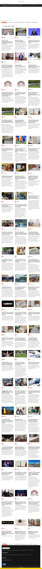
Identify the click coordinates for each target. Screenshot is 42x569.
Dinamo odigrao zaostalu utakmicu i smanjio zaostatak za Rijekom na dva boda (21, 150)
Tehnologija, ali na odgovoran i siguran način (20, 420)
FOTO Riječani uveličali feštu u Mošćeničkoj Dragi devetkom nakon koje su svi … (7, 122)
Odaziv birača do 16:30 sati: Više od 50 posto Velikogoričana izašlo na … (7, 205)
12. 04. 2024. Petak (35, 544)
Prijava (7, 3)
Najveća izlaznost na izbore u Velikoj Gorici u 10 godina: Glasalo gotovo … (21, 313)
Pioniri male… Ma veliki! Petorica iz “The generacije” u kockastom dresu (7, 233)
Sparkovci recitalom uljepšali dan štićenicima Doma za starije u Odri (20, 448)
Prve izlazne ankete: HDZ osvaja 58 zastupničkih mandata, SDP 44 (33, 121)
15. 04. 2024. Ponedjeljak (16, 544)
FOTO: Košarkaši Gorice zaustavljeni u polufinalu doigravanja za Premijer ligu (34, 233)
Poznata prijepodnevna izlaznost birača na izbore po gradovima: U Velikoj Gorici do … (34, 261)
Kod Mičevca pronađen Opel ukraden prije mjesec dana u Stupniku (34, 392)
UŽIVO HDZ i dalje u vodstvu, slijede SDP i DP (20, 41)
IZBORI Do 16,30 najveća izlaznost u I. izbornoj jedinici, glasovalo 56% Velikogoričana (33, 178)
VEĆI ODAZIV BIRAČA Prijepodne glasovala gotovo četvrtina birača (33, 339)
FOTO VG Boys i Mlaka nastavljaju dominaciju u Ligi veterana (20, 363)
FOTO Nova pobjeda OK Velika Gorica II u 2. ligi (7, 288)
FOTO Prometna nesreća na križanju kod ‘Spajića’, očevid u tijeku (20, 288)
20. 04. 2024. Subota (21, 22)
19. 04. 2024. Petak (15, 22)
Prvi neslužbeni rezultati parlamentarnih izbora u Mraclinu (20, 93)
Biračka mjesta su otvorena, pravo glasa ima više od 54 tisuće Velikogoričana (21, 473)
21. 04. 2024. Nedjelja (27, 22)
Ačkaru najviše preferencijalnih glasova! (20, 66)
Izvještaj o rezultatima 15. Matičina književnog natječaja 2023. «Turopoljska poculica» (7, 533)
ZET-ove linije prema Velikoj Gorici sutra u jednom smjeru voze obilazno (21, 205)
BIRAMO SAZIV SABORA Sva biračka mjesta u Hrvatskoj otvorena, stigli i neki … (34, 448)
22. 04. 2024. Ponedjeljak (34, 22)
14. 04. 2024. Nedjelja (23, 544)
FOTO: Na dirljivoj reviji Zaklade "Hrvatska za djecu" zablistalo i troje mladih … (7, 363)
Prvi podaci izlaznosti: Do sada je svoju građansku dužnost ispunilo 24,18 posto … (21, 339)
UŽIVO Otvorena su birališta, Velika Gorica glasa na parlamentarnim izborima (34, 503)
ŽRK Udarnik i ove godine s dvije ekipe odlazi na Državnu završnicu (34, 288)
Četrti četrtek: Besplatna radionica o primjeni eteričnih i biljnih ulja (33, 420)
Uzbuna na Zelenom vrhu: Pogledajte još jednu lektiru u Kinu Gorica (20, 503)
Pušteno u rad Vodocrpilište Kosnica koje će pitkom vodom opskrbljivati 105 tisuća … (34, 474)
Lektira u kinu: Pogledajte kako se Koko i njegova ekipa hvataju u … (7, 473)
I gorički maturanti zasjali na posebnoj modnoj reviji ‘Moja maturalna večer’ (7, 448)
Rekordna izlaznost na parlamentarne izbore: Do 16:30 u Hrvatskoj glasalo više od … (20, 178)
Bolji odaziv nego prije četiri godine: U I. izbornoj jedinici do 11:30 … (8, 313)
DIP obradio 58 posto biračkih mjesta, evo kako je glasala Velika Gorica (34, 66)
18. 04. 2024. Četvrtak (10, 22)
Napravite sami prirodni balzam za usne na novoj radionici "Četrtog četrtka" (20, 532)
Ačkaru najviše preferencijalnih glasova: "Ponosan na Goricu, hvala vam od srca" (7, 42)
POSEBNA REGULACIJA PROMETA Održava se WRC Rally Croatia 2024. (7, 392)
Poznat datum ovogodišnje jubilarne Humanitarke (7, 177)
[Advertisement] (21, 13)
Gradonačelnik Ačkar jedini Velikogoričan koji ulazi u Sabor (34, 41)
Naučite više (19, 568)
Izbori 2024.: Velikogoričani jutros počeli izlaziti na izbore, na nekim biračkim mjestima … (21, 392)
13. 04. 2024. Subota (29, 544)
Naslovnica (3, 20)
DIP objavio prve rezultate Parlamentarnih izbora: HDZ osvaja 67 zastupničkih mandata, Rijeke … (7, 94)
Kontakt (10, 3)
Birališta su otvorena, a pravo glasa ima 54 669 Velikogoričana (33, 532)
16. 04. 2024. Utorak (10, 544)
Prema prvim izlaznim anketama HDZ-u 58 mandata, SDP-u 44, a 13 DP (20, 121)
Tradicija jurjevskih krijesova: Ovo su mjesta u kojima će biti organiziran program (7, 421)
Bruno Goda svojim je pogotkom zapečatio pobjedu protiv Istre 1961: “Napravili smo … (21, 234)
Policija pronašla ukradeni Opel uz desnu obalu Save (33, 363)
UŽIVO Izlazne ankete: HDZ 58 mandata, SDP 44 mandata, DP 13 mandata (33, 149)
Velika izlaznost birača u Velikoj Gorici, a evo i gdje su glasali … (7, 260)
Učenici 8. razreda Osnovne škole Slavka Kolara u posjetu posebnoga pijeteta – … (34, 197)
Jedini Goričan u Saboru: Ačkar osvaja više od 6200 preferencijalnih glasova (7, 66)
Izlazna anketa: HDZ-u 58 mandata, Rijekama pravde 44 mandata (7, 149)
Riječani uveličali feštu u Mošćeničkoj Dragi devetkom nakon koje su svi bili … (34, 94)
